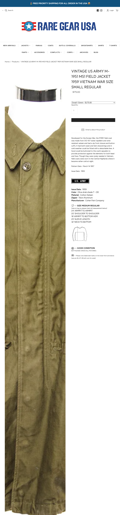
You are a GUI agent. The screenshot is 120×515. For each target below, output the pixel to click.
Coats (50, 45)
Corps (70, 52)
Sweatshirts (86, 45)
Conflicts (55, 52)
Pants (24, 52)
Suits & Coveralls (67, 45)
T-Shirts (113, 45)
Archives (84, 52)
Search (10, 10)
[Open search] (6, 10)
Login (112, 10)
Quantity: (74, 105)
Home (7, 61)
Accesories (39, 52)
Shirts (101, 45)
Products (15, 61)
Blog (96, 52)
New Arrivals (9, 45)
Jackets (24, 45)
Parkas (39, 45)
